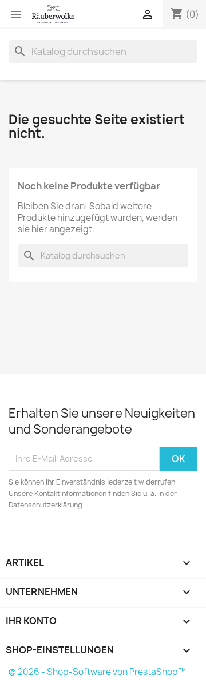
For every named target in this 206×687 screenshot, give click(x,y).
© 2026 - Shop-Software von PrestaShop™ (97, 672)
